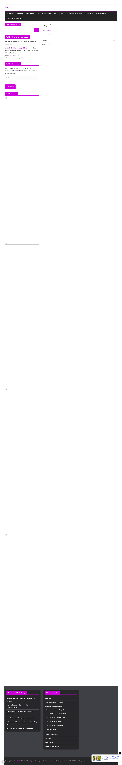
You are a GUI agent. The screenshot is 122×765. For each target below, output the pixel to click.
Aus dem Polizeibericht (74, 14)
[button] (62, 13)
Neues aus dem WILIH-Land (51, 14)
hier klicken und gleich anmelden (21, 48)
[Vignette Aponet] (22, 605)
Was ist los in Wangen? (54, 722)
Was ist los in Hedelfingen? (55, 710)
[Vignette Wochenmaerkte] (22, 169)
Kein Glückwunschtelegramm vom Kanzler (20, 718)
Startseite (10, 14)
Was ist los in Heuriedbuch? (56, 718)
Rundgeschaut (51, 729)
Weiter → (114, 40)
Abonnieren (10, 86)
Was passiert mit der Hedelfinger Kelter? (19, 728)
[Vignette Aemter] (22, 460)
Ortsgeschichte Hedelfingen (57, 713)
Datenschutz (101, 14)
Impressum (89, 14)
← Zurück (44, 40)
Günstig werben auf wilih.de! (28, 14)
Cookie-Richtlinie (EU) (14, 18)
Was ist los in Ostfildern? (55, 725)
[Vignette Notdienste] (22, 314)
